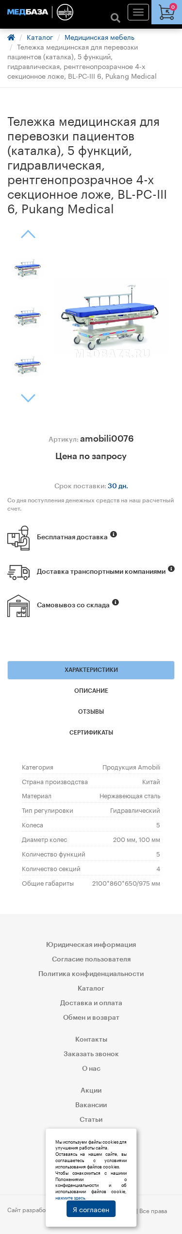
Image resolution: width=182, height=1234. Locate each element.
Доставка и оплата (91, 1003)
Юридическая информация (91, 945)
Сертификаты (91, 733)
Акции (91, 1090)
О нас (91, 1068)
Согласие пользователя (91, 959)
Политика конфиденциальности (91, 974)
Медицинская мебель (99, 36)
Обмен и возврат (91, 1017)
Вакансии (91, 1105)
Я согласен (91, 1208)
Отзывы (91, 712)
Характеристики (91, 670)
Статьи (91, 1119)
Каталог (40, 36)
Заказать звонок (91, 1054)
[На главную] (91, 12)
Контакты (91, 1039)
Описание (91, 691)
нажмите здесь (70, 1197)
